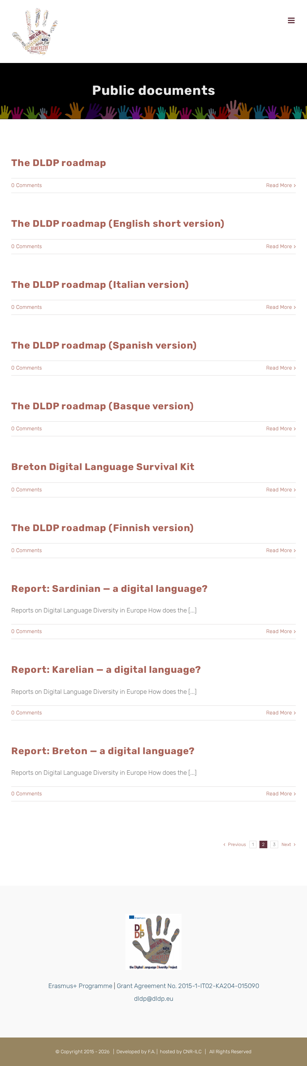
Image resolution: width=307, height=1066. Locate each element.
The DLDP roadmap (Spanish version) (104, 345)
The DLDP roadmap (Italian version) (100, 284)
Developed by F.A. (135, 1051)
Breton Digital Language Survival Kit (103, 466)
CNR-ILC (192, 1051)
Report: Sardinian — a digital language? (109, 588)
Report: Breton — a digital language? (103, 750)
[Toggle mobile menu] (292, 20)
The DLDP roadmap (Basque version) (102, 406)
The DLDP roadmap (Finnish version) (102, 527)
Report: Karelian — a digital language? (106, 669)
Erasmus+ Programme (80, 986)
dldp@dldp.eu (153, 998)
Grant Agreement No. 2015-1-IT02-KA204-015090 (188, 986)
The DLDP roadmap (58, 162)
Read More (279, 185)
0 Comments (26, 185)
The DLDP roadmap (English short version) (118, 223)
